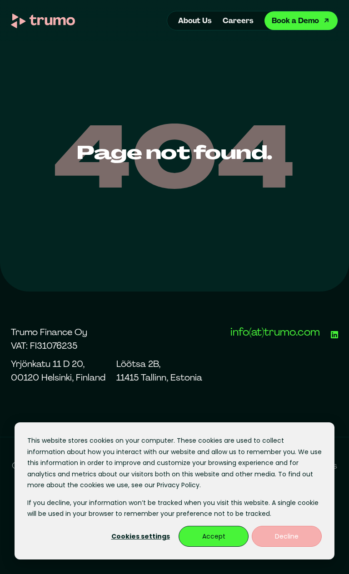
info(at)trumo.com (275, 332)
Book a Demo (295, 20)
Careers (238, 20)
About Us (195, 20)
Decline (287, 536)
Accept (213, 536)
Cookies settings (140, 536)
